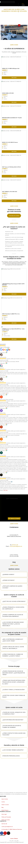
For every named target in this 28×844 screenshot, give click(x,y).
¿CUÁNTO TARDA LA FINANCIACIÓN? (13, 689)
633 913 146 (15, 544)
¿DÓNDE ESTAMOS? (8, 580)
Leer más (5, 490)
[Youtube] (5, 833)
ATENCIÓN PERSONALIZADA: (11, 756)
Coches (23, 5)
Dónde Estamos (21, 13)
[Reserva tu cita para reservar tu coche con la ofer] (20, 512)
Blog (23, 10)
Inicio (23, 3)
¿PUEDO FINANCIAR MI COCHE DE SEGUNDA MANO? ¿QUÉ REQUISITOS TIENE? (13, 672)
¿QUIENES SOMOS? (8, 574)
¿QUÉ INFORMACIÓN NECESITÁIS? (12, 719)
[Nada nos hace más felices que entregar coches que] (7, 512)
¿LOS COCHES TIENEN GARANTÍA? (13, 750)
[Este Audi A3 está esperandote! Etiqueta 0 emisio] (7, 505)
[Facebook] (1, 833)
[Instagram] (8, 833)
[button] (14, 574)
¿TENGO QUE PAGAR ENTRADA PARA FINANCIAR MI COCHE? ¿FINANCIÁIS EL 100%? (13, 682)
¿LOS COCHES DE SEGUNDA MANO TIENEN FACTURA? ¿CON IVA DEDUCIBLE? (13, 624)
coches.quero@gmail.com (16, 546)
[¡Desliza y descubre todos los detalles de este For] (20, 505)
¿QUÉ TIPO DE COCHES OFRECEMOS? (14, 601)
